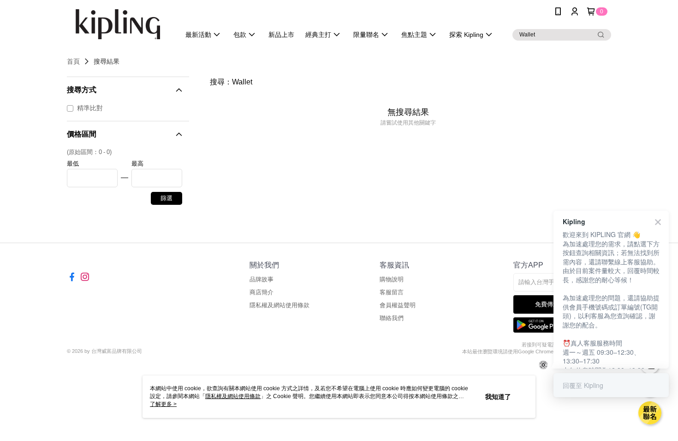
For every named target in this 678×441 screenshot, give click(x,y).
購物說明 (392, 279)
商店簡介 (262, 292)
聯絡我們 (392, 318)
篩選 (166, 198)
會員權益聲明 (398, 305)
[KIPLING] (118, 24)
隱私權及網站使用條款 (279, 305)
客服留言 (392, 292)
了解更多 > (163, 404)
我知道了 (498, 396)
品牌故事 (262, 279)
